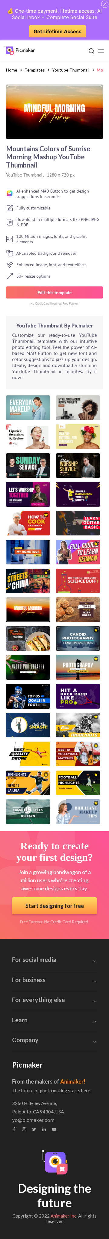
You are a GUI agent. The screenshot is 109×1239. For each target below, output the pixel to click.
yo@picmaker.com (33, 1120)
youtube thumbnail (70, 69)
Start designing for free (54, 905)
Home (11, 69)
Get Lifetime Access (57, 31)
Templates (35, 69)
